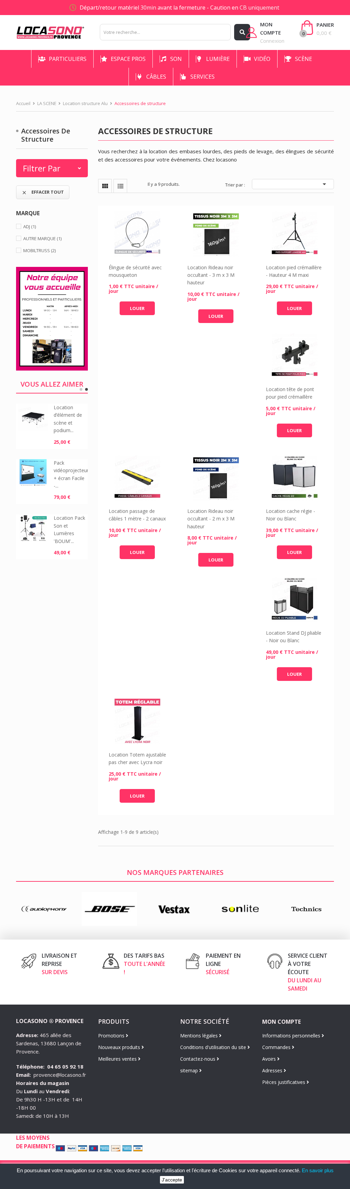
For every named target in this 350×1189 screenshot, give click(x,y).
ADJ (29, 226)
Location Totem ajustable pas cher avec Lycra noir (137, 758)
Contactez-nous (198, 1059)
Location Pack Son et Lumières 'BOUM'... (69, 529)
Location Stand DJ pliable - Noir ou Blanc (293, 637)
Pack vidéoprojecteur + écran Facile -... (71, 474)
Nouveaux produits (120, 1047)
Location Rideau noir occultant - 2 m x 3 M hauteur (210, 519)
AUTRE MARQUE (42, 238)
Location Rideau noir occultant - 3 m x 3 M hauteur (210, 275)
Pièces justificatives (284, 1082)
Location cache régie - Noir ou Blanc (290, 515)
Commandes (277, 1047)
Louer (137, 308)
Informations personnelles (292, 1035)
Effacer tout (43, 192)
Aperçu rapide (137, 234)
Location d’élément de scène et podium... (68, 419)
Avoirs (269, 1059)
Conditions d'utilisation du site (213, 1047)
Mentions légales (199, 1035)
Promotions (112, 1035)
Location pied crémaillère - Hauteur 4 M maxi (294, 271)
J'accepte (172, 1179)
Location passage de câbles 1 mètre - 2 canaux (137, 515)
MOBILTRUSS (39, 250)
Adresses (273, 1070)
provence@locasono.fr (59, 1074)
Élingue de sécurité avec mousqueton (135, 271)
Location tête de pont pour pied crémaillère (290, 393)
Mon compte (281, 1021)
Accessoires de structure (45, 135)
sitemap (189, 1070)
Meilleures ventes (118, 1059)
